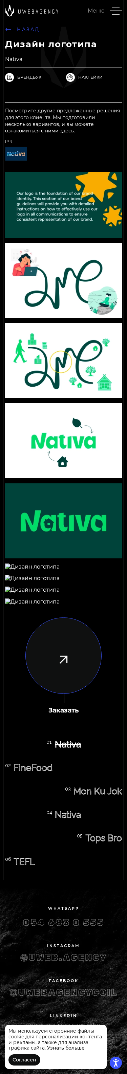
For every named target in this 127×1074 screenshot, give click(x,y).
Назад (28, 30)
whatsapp (63, 908)
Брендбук (29, 77)
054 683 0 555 (63, 922)
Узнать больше (66, 1048)
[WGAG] (116, 1063)
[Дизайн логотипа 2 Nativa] (16, 150)
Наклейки (90, 77)
